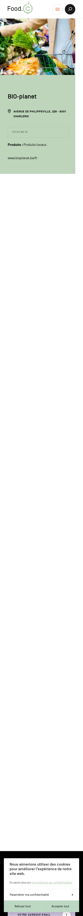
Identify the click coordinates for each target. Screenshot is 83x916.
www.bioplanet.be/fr (22, 158)
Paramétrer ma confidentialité (29, 894)
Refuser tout (23, 906)
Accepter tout (60, 906)
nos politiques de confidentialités (51, 882)
